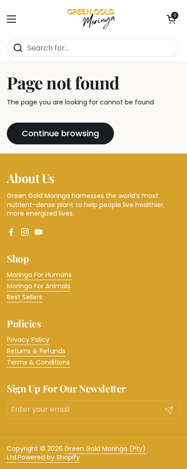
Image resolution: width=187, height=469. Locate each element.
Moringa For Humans (39, 274)
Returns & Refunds (36, 350)
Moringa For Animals (38, 286)
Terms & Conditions (38, 362)
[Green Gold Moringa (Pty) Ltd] (91, 19)
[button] (171, 19)
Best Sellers (24, 296)
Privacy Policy (28, 339)
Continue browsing (60, 133)
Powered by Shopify (49, 457)
